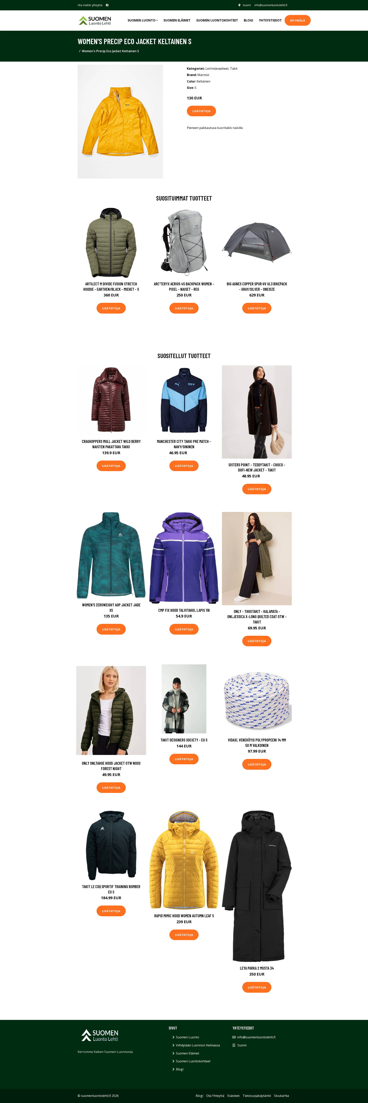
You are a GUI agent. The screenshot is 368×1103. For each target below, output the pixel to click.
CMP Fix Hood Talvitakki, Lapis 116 (184, 610)
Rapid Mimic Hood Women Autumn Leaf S (184, 915)
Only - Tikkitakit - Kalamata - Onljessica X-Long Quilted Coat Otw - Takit (257, 616)
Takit (233, 68)
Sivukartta (281, 1096)
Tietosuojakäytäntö (257, 1096)
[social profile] (107, 5)
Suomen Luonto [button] (141, 20)
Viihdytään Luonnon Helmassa (198, 1045)
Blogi (248, 20)
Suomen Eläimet (177, 20)
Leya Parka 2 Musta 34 (257, 968)
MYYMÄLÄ (297, 20)
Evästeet (233, 1096)
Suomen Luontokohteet (217, 20)
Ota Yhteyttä (215, 1096)
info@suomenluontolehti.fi (271, 5)
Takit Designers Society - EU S (184, 739)
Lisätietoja (201, 111)
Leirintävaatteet (216, 68)
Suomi (247, 5)
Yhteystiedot (270, 20)
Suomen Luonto (187, 1037)
